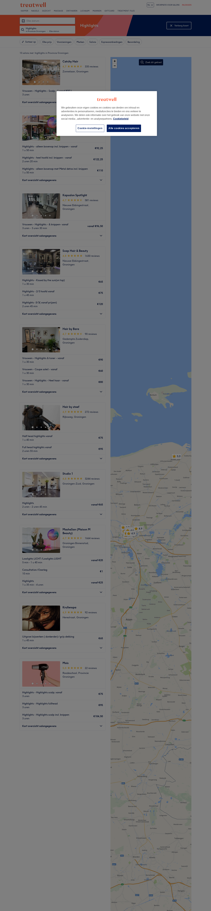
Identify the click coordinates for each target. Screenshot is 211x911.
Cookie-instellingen (90, 128)
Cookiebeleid (121, 118)
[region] (107, 113)
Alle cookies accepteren (123, 128)
